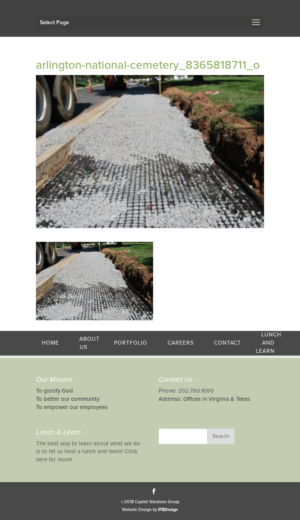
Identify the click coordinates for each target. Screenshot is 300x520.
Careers (181, 343)
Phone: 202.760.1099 (186, 390)
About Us (89, 343)
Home (50, 343)
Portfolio (130, 343)
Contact (227, 343)
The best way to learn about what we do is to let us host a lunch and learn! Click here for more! (88, 451)
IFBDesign (168, 509)
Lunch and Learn (268, 342)
